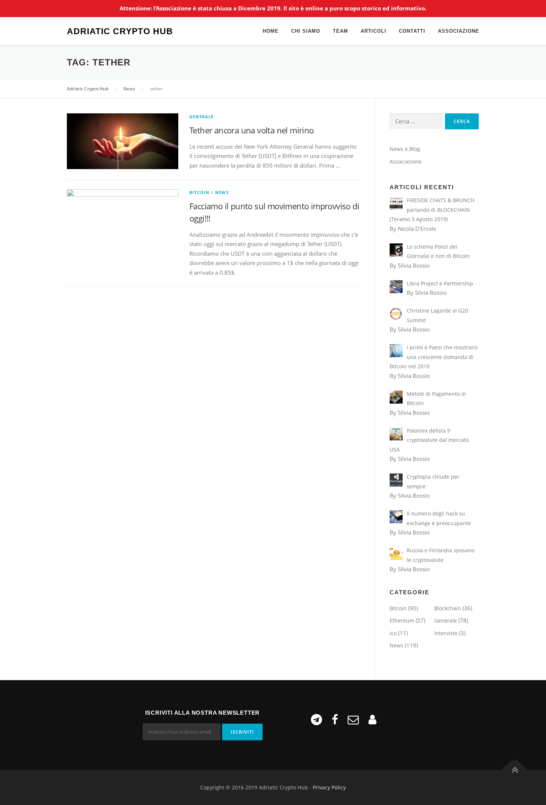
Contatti (412, 31)
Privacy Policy (329, 787)
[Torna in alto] (514, 770)
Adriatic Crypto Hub (120, 31)
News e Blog (405, 148)
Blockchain (447, 608)
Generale (201, 116)
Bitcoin (199, 192)
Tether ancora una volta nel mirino (251, 130)
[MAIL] (353, 719)
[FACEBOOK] (335, 719)
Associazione (458, 31)
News (222, 192)
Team (340, 31)
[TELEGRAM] (316, 719)
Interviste (446, 633)
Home (271, 31)
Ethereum (402, 620)
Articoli (373, 31)
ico (393, 633)
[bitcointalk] (372, 719)
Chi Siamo (305, 31)
